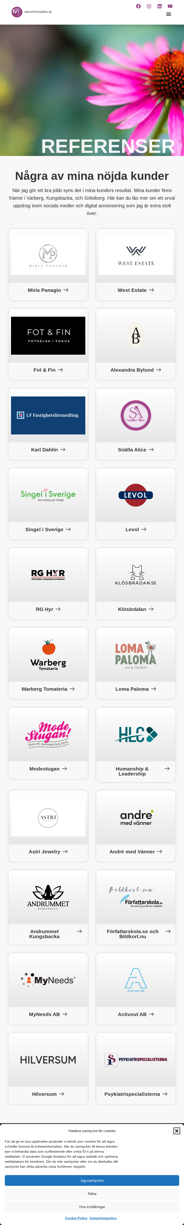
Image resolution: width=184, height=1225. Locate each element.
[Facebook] (138, 6)
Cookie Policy (76, 1218)
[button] (176, 1131)
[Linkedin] (159, 6)
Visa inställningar (92, 1207)
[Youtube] (170, 6)
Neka (92, 1194)
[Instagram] (149, 6)
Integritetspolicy (103, 1218)
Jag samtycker (92, 1180)
